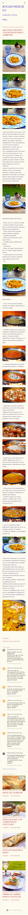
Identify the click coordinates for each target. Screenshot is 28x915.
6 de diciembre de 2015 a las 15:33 (14, 709)
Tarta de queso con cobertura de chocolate (12, 822)
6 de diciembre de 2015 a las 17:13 (14, 748)
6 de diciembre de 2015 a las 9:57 (14, 663)
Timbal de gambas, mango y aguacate (11, 895)
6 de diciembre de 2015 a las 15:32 (14, 696)
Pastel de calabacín (12, 792)
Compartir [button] (5, 638)
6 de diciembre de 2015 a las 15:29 (14, 682)
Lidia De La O (10, 668)
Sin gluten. (16, 641)
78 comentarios (15, 796)
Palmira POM (10, 733)
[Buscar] (25, 2)
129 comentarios (15, 827)
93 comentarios (15, 855)
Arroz (10, 641)
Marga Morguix (11, 753)
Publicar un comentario (9, 769)
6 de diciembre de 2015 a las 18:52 (14, 765)
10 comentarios (15, 900)
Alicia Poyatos (11, 649)
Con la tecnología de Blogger (15, 910)
